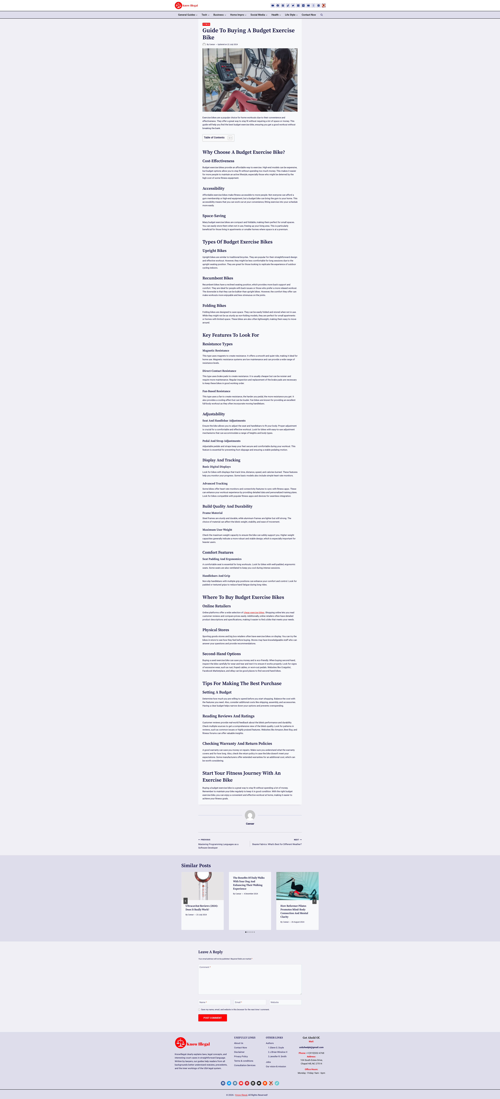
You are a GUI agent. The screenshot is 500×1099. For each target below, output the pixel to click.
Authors (270, 1043)
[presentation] (202, 886)
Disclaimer (239, 1052)
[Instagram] (298, 5)
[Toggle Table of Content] (229, 138)
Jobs (268, 1062)
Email (238, 1002)
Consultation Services (244, 1065)
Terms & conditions (243, 1061)
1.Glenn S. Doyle (276, 1047)
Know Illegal (241, 1095)
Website (275, 1002)
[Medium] (303, 5)
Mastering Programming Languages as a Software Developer (218, 844)
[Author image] (204, 44)
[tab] (245, 932)
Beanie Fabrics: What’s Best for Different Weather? (277, 842)
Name (203, 1002)
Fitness (206, 24)
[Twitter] (293, 5)
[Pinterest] (283, 5)
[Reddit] (318, 5)
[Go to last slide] (185, 901)
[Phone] (313, 5)
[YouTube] (273, 5)
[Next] (314, 901)
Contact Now (309, 14)
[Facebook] (278, 5)
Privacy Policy (241, 1056)
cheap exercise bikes (254, 612)
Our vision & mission (276, 1066)
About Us (238, 1043)
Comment (205, 967)
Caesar (212, 44)
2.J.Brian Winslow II (277, 1052)
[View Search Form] (321, 14)
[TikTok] (288, 5)
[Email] (308, 5)
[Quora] (323, 5)
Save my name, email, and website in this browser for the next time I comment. (235, 1009)
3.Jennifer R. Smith (277, 1056)
